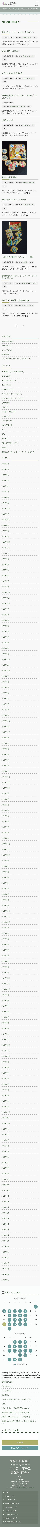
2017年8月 (5, 799)
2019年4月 (5, 704)
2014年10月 (6, 989)
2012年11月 (6, 1118)
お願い (4, 1404)
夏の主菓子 (5, 354)
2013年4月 (5, 1090)
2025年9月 (5, 492)
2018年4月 (5, 754)
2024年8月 (5, 497)
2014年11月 (6, 984)
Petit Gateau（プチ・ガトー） (12, 394)
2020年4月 (5, 637)
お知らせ (5, 407)
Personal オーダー (28, 56)
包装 (3, 429)
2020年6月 (5, 626)
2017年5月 (5, 816)
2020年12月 (6, 592)
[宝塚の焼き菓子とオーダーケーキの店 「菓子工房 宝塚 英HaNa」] (9, 3)
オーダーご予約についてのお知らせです (16, 1412)
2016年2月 (5, 900)
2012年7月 (5, 1140)
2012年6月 (5, 1146)
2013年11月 (6, 1051)
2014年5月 (5, 1017)
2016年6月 (5, 877)
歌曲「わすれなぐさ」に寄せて (14, 200)
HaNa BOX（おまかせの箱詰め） (13, 372)
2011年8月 (5, 1201)
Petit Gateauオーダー (11, 1507)
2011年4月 (5, 1224)
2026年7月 (5, 464)
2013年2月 (5, 1101)
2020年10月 (6, 603)
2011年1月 (5, 1241)
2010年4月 (5, 1257)
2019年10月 (6, 671)
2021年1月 (5, 587)
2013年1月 (5, 1106)
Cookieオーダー (10, 1496)
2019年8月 (5, 682)
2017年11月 (6, 782)
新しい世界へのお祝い (10, 51)
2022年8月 (5, 525)
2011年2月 (5, 1235)
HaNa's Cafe (27, 37)
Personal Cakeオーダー (12, 1503)
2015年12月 (6, 911)
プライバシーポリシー (11, 1514)
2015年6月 (5, 944)
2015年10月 (6, 922)
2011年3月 (5, 1229)
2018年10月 (6, 732)
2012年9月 (5, 1129)
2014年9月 (5, 995)
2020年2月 (5, 648)
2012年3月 (5, 1162)
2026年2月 (5, 480)
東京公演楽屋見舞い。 (10, 177)
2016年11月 (6, 849)
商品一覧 (5, 438)
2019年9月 (5, 676)
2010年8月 (5, 1246)
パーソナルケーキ (27, 305)
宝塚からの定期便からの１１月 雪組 (18, 257)
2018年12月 (6, 721)
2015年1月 (5, 972)
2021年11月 (6, 548)
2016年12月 (6, 844)
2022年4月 (5, 536)
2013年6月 (5, 1079)
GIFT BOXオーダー (10, 1500)
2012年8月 (5, 1134)
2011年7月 (5, 1207)
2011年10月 (6, 1190)
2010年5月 (5, 1252)
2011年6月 (5, 1213)
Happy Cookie (6, 385)
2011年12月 (6, 1179)
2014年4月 (5, 1023)
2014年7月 (5, 1006)
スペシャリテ (6, 416)
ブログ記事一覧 (7, 425)
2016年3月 (5, 894)
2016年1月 (5, 905)
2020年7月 (5, 620)
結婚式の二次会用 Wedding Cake (15, 300)
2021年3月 (5, 575)
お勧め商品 (5, 403)
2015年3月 (5, 961)
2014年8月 (5, 1000)
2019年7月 (5, 687)
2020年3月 (5, 643)
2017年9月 (5, 793)
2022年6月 (5, 531)
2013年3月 (5, 1095)
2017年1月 (5, 838)
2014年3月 (5, 1028)
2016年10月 (6, 855)
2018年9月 (5, 738)
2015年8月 (5, 933)
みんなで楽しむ (7, 350)
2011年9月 (5, 1196)
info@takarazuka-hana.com (25, 1488)
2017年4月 (5, 821)
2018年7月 (5, 743)
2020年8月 (5, 615)
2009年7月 (5, 1269)
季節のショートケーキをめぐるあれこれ (18, 32)
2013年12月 (6, 1045)
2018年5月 (5, 749)
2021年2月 (5, 581)
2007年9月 (5, 1280)
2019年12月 (6, 659)
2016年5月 (5, 883)
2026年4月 (5, 469)
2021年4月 (5, 570)
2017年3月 (5, 827)
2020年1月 (5, 654)
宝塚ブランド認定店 (11, 1518)
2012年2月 (5, 1168)
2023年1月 (5, 514)
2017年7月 (5, 805)
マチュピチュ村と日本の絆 (12, 73)
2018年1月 (5, 771)
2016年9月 (5, 861)
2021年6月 (5, 559)
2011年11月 (6, 1185)
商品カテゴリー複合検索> (20, 1448)
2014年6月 (5, 1011)
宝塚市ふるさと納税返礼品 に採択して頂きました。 (19, 1422)
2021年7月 (5, 553)
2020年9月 (5, 609)
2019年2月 (5, 710)
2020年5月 (5, 631)
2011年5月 (5, 1218)
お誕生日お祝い (8, 120)
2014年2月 (5, 1034)
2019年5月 (5, 698)
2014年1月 (5, 1039)
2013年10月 (6, 1056)
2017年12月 (6, 777)
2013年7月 (5, 1073)
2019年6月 (5, 693)
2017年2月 (5, 833)
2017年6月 (5, 810)
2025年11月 (6, 486)
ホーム (7, 1492)
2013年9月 (5, 1062)
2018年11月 (6, 726)
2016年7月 (5, 872)
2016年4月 (5, 889)
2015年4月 (5, 956)
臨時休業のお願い (8, 341)
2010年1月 (5, 1263)
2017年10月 (6, 788)
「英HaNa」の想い (11, 1511)
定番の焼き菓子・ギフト (17, 106)
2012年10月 (6, 1123)
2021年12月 (6, 542)
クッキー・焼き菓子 (9, 412)
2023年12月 (6, 508)
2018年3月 (5, 760)
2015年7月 (5, 939)
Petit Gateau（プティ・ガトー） (13, 398)
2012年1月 (5, 1174)
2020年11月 (6, 598)
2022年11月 (6, 520)
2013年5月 (5, 1084)
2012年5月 (5, 1151)
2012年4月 (5, 1157)
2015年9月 (5, 928)
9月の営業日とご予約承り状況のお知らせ (16, 1408)
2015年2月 (5, 967)
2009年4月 (5, 1274)
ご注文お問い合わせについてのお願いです (16, 359)
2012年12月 (6, 1112)
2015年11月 (6, 916)
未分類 (25, 262)
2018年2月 (5, 766)
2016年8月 (5, 866)
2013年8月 (5, 1067)
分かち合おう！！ (8, 345)
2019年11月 (6, 665)
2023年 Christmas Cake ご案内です (16, 1417)
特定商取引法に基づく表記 (13, 1522)
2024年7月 (5, 503)
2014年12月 (6, 978)
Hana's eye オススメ (9, 380)
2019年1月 (5, 715)
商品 (3, 434)
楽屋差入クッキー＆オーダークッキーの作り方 (18, 452)
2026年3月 (5, 475)
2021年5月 (5, 564)
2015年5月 (5, 950)
